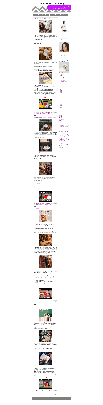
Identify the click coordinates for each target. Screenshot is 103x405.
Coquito (60, 127)
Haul (50, 204)
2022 (60, 91)
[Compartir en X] (54, 112)
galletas (66, 138)
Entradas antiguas (54, 394)
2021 (60, 92)
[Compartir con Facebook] (55, 112)
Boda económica (67, 125)
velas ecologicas (65, 144)
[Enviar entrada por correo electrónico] (51, 112)
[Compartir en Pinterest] (56, 112)
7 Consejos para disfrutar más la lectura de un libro (42, 18)
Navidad (65, 128)
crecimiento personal (45, 301)
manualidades (61, 139)
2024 (60, 89)
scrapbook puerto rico (66, 143)
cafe (36, 204)
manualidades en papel (63, 140)
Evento (64, 127)
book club (37, 113)
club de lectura (40, 113)
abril (61, 88)
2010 (60, 104)
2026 (60, 75)
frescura (48, 204)
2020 (60, 93)
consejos (43, 113)
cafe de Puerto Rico (39, 204)
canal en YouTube (42, 224)
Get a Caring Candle (61, 119)
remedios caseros (65, 142)
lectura (48, 113)
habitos (46, 113)
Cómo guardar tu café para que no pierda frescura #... (64, 81)
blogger (66, 134)
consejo (46, 204)
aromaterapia (66, 130)
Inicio (46, 394)
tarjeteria (61, 144)
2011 (60, 103)
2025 (60, 76)
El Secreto (49, 301)
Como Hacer (66, 126)
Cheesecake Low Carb (62, 126)
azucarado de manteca (66, 132)
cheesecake (66, 136)
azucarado (60, 132)
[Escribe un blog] (53, 112)
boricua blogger (64, 135)
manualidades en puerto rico (63, 141)
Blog (63, 125)
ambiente (60, 130)
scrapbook (60, 143)
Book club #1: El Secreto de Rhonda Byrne (40, 208)
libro (49, 113)
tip (51, 204)
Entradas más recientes (38, 394)
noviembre (61, 77)
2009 (60, 105)
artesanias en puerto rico (63, 131)
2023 (60, 90)
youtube (60, 145)
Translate (65, 39)
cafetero (43, 204)
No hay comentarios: (47, 112)
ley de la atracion (53, 301)
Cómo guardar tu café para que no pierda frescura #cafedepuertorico (45, 117)
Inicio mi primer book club (63, 84)
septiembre (61, 78)
